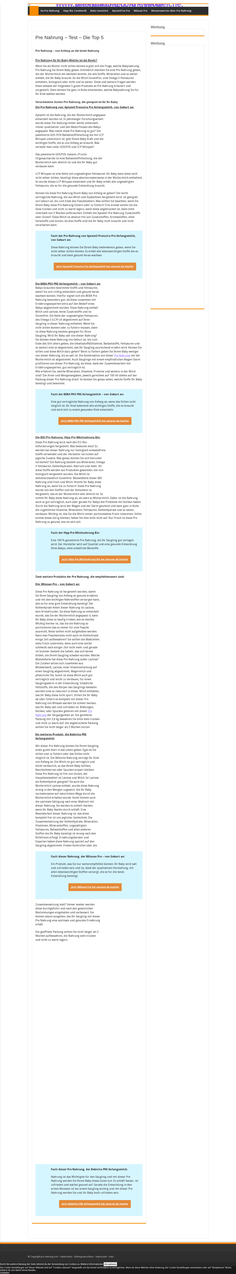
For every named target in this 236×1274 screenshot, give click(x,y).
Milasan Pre (140, 10)
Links (111, 1256)
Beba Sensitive (99, 10)
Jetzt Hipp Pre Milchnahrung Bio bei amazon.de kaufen (95, 559)
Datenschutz (66, 1256)
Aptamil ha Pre (121, 10)
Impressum (101, 1256)
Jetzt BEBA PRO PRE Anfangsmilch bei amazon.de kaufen (95, 420)
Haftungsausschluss (84, 1256)
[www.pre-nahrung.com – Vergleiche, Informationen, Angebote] (118, 5)
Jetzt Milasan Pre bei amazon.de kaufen (95, 887)
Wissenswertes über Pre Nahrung (171, 10)
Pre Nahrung (34, 10)
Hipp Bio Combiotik (75, 10)
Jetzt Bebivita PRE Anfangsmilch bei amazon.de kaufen (95, 1204)
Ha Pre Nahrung (50, 10)
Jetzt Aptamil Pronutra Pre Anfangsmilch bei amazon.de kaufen (95, 266)
